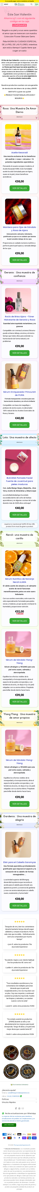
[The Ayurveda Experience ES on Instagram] (19, 1108)
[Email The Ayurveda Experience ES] (22, 1108)
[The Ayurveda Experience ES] (19, 4)
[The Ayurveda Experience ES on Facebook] (16, 1108)
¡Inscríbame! (9, 1125)
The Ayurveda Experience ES (22, 1145)
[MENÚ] (1, 4)
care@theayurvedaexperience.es (18, 1093)
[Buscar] (31, 4)
